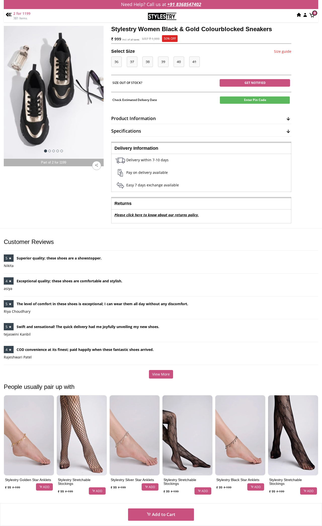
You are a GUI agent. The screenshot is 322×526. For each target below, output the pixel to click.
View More (161, 374)
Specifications (126, 131)
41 (194, 61)
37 (132, 61)
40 (179, 61)
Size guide (282, 51)
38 (148, 61)
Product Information (133, 118)
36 (116, 61)
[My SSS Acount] (305, 14)
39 (163, 61)
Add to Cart (163, 514)
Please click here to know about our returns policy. (156, 215)
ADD (46, 487)
